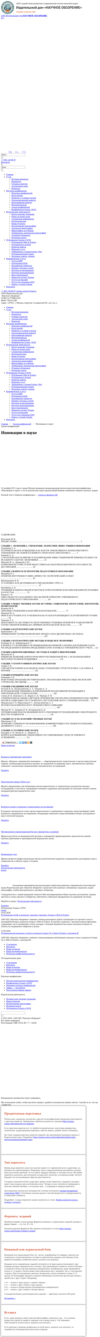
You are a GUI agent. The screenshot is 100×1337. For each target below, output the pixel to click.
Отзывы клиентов (19, 184)
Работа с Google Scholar (21, 284)
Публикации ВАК (19, 263)
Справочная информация (22, 219)
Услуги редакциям (19, 280)
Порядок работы (18, 247)
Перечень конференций (21, 193)
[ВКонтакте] (25, 742)
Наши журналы (18, 223)
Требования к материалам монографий (28, 233)
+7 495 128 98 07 (8, 160)
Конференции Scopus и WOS (19, 983)
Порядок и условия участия (23, 198)
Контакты (5, 162)
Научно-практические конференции (22, 981)
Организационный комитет (23, 200)
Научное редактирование (22, 270)
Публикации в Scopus (21, 245)
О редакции (11, 944)
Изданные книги (18, 237)
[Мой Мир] (31, 742)
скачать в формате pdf (47, 495)
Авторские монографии (22, 228)
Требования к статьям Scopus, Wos (26, 252)
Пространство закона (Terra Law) (15, 782)
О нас (8, 177)
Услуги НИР (17, 261)
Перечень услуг (18, 249)
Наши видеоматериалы (16, 951)
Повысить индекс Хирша (22, 277)
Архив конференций (20, 207)
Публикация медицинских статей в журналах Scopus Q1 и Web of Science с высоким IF (40, 933)
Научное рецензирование (22, 273)
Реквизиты (16, 181)
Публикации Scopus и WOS (18, 240)
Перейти (5, 770)
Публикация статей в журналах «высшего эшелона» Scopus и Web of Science (35, 915)
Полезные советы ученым (23, 256)
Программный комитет (21, 202)
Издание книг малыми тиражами (21, 999)
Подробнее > (10, 1298)
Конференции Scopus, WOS (23, 209)
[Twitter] (20, 742)
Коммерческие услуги (16, 259)
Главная (9, 174)
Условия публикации (20, 235)
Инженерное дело (9, 854)
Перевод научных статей (22, 268)
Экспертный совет (19, 186)
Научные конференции (16, 191)
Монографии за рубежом (22, 230)
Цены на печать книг (20, 216)
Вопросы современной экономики (16, 757)
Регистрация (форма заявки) (18, 990)
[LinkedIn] (23, 742)
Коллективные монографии (23, 226)
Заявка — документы (15, 988)
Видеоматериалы (19, 205)
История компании (19, 179)
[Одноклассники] (28, 742)
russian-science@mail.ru (26, 291)
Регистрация (17, 195)
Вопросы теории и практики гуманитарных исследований (27, 807)
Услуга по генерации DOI (22, 282)
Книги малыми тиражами (22, 214)
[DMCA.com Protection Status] (50, 1088)
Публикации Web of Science (23, 242)
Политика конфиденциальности (20, 954)
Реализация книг (18, 221)
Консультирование (19, 275)
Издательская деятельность (18, 212)
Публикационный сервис (22, 254)
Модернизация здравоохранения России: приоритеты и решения (30, 832)
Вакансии (15, 188)
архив (3, 870)
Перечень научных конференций (20, 985)
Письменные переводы (21, 266)
